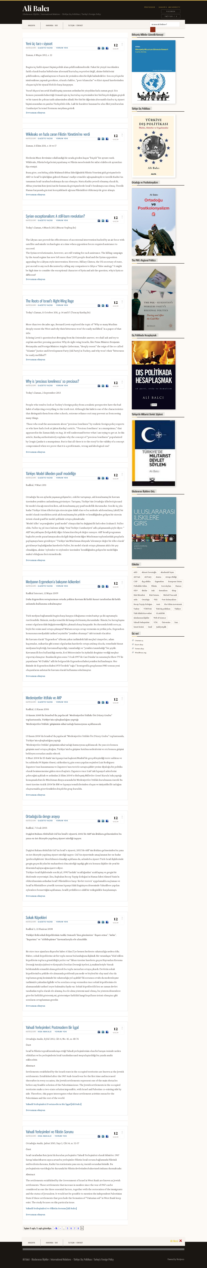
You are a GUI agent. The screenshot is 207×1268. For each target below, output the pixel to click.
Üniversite (166, 622)
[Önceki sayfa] (60, 1228)
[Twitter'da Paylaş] (103, 48)
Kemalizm (163, 590)
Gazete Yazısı (45, 48)
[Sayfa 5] (67, 1228)
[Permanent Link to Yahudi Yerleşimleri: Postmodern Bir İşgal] (52, 1027)
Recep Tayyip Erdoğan (143, 604)
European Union (175, 581)
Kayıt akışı (139, 644)
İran (176, 622)
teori (158, 604)
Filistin (154, 586)
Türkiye (177, 609)
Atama (158, 577)
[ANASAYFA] (31, 25)
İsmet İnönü (139, 627)
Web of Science (159, 618)
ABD (135, 572)
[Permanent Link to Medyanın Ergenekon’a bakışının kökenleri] (53, 581)
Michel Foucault (170, 595)
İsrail (150, 627)
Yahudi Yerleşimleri (141, 622)
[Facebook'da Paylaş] (107, 48)
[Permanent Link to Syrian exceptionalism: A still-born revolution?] (55, 216)
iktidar (144, 590)
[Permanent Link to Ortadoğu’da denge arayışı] (43, 816)
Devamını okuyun (35, 112)
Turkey (136, 609)
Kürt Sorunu (154, 595)
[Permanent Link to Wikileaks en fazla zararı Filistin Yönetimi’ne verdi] (58, 134)
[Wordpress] (180, 1259)
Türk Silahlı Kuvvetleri (143, 613)
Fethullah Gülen (140, 586)
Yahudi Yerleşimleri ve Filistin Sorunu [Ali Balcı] (51, 1208)
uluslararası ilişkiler (141, 618)
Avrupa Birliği (171, 577)
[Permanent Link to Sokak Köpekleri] (36, 917)
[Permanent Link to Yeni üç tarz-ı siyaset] (39, 43)
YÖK (156, 622)
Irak (153, 590)
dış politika (146, 581)
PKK (156, 599)
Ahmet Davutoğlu (149, 572)
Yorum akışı (139, 648)
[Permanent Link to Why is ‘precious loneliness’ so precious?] (52, 381)
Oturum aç (139, 640)
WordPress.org (140, 652)
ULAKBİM (160, 613)
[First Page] (55, 1228)
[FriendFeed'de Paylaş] (99, 48)
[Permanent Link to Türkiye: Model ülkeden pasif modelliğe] (51, 473)
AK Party (148, 577)
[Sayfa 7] (74, 1228)
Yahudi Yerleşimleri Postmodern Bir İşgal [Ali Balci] (54, 1104)
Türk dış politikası (163, 609)
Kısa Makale (45, 1032)
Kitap (174, 590)
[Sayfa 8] (78, 1228)
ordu (135, 599)
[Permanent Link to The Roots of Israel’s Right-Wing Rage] (50, 300)
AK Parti (137, 577)
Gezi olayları (166, 586)
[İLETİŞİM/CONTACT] (75, 25)
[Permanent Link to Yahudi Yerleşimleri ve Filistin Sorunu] (50, 1131)
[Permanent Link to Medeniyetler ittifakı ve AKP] (44, 697)
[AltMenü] (176, 1240)
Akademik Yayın (167, 572)
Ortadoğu (146, 599)
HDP (136, 590)
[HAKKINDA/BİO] (51, 25)
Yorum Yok (62, 48)
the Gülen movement (173, 604)
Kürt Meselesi (139, 595)
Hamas (178, 586)
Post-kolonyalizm (169, 599)
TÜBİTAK (148, 609)
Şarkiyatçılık (161, 627)
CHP (135, 581)
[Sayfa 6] (71, 1228)
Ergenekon (159, 581)
